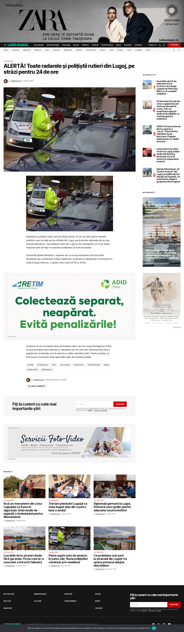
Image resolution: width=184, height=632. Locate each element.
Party (148, 50)
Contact (99, 608)
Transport (150, 202)
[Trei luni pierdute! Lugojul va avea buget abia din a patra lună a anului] (70, 486)
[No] (181, 628)
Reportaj (15, 50)
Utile (47, 50)
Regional (26, 50)
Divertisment (70, 601)
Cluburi (120, 50)
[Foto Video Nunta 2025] (69, 442)
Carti (129, 50)
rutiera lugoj (47, 369)
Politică (7, 601)
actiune (30, 365)
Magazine (68, 50)
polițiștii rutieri (94, 365)
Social (148, 222)
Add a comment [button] (38, 386)
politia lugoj (79, 365)
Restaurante (91, 50)
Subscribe (120, 404)
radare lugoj (33, 369)
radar (106, 365)
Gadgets (138, 50)
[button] (5, 44)
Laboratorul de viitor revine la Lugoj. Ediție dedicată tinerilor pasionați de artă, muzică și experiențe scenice (168, 155)
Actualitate (9, 61)
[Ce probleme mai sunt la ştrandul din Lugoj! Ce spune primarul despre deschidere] (115, 538)
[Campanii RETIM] (69, 305)
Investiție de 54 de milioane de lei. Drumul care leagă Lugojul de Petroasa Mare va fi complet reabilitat (167, 87)
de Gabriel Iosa (150, 241)
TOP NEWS (174, 45)
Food (111, 50)
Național (37, 50)
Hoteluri (79, 50)
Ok (154, 628)
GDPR (90, 410)
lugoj (54, 365)
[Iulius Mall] (92, 21)
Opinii (6, 50)
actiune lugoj (42, 365)
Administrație (40, 594)
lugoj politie (65, 365)
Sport (97, 601)
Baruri (102, 50)
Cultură (37, 601)
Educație (68, 594)
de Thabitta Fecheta (152, 215)
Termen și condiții (100, 410)
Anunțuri (56, 50)
